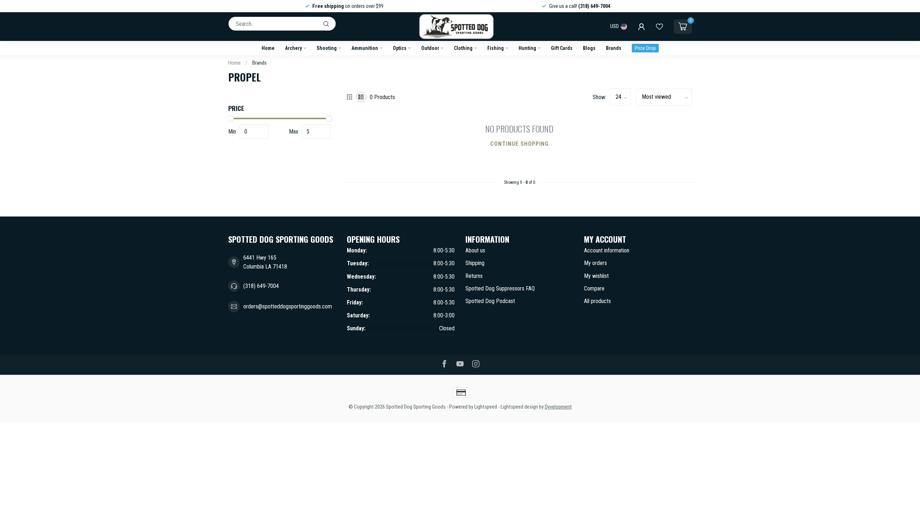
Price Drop (645, 48)
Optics (399, 48)
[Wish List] (659, 26)
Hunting (527, 48)
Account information (606, 250)
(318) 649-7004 (261, 286)
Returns (474, 276)
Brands (613, 48)
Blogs (589, 48)
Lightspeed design (519, 407)
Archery (293, 48)
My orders (595, 263)
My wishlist (596, 276)
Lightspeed (485, 407)
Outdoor (430, 48)
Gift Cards (561, 48)
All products (597, 301)
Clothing (463, 48)
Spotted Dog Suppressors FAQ (500, 288)
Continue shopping (519, 143)
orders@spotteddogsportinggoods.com (287, 306)
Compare (594, 288)
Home (268, 48)
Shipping (474, 263)
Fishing (495, 48)
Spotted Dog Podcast (490, 301)
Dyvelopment (558, 407)
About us (475, 250)
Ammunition (364, 48)
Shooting (327, 48)
